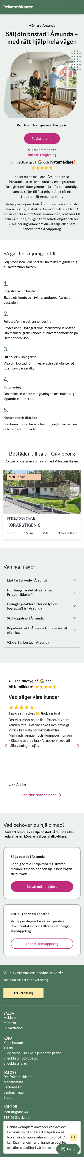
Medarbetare (13, 1082)
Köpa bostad (13, 1043)
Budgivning (11, 1053)
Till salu (9, 1048)
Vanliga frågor (14, 1092)
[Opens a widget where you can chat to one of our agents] (68, 1149)
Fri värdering (13, 1028)
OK (73, 1137)
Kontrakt (9, 1023)
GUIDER (26, 1053)
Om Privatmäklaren (18, 1077)
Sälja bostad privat (46, 1053)
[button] (42, 580)
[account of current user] (72, 7)
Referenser (12, 1087)
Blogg (7, 1098)
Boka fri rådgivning (42, 154)
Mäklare (9, 1018)
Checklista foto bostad (20, 1058)
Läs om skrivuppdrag (42, 944)
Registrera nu (42, 138)
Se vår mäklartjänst (42, 886)
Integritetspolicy (54, 1147)
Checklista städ (15, 1063)
